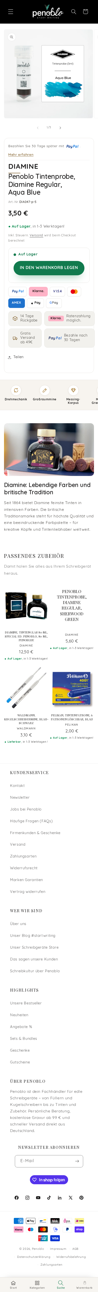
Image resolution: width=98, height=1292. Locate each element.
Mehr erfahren (20, 154)
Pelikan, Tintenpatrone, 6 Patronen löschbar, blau (71, 717)
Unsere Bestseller (26, 1003)
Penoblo (38, 1249)
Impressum (58, 1249)
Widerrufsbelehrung (71, 1257)
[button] (10, 11)
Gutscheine (20, 1062)
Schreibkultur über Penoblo (35, 971)
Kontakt (17, 786)
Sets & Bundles (23, 1039)
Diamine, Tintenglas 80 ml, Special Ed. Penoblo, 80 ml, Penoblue (26, 636)
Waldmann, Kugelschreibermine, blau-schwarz (26, 719)
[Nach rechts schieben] (60, 127)
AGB (75, 1249)
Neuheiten (19, 1015)
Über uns (18, 924)
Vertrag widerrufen (27, 892)
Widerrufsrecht (24, 868)
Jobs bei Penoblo (26, 810)
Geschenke (20, 1051)
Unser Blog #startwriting (33, 936)
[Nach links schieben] (37, 127)
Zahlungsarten (23, 856)
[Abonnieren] (77, 1161)
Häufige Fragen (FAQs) (31, 821)
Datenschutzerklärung (34, 1257)
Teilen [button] (18, 357)
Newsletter (20, 798)
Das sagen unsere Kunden (34, 959)
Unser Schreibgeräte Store (34, 948)
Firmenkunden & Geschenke (35, 833)
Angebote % (21, 1027)
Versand (36, 235)
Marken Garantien (26, 880)
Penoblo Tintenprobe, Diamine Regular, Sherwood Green (72, 605)
